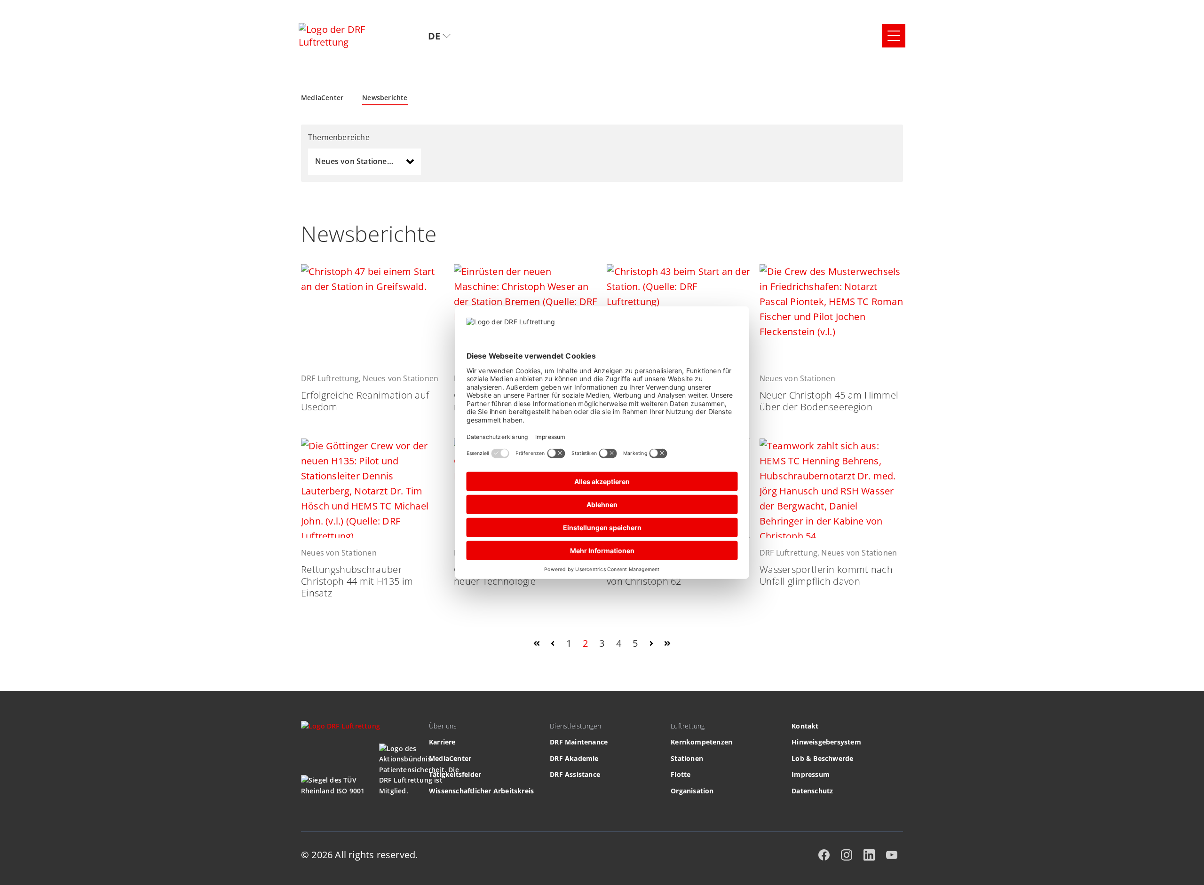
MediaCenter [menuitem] (450, 758)
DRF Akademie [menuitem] (574, 758)
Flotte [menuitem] (680, 774)
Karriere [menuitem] (442, 741)
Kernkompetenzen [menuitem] (701, 741)
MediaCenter (322, 97)
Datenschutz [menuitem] (812, 790)
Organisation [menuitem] (692, 790)
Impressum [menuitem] (811, 774)
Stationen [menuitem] (687, 758)
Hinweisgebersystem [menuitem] (826, 741)
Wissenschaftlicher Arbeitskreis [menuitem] (481, 790)
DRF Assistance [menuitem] (575, 774)
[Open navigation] (893, 35)
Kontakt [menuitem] (805, 725)
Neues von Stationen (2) (359, 161)
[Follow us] (824, 854)
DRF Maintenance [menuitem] (579, 741)
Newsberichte (384, 97)
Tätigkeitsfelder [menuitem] (455, 774)
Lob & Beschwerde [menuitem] (822, 758)
